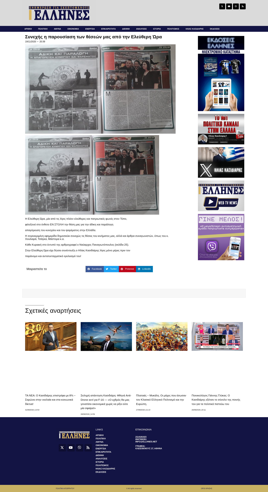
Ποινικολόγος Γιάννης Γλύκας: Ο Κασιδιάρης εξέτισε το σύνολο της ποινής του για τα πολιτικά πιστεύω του (216, 399)
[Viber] (236, 6)
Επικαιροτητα (108, 29)
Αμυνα (57, 29)
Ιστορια (157, 29)
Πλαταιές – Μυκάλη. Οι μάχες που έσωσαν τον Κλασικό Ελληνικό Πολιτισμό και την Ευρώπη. (161, 399)
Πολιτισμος (173, 29)
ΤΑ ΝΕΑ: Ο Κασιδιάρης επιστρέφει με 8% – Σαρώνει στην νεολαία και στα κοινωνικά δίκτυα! (50, 399)
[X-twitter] (222, 6)
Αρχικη (28, 29)
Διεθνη (126, 29)
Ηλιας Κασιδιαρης (195, 29)
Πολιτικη (42, 29)
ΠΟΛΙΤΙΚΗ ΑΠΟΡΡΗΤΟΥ (65, 488)
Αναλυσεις (141, 29)
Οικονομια (73, 29)
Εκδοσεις (215, 29)
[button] (95, 269)
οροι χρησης (206, 488)
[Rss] (243, 6)
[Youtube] (229, 6)
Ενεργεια (90, 29)
